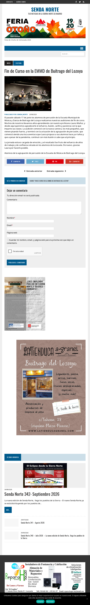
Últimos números (13, 457)
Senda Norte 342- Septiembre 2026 (31, 494)
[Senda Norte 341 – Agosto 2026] (11, 525)
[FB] (76, 1)
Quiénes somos (21, 2)
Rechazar (50, 601)
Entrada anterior (34, 171)
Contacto (9, 2)
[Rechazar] (87, 599)
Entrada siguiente (55, 171)
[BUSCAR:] (72, 53)
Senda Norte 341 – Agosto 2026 (33, 522)
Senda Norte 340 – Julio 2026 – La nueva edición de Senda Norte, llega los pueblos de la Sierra (52, 537)
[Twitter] (80, 1)
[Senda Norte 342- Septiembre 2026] (45, 486)
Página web (12, 232)
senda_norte (22, 114)
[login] (84, 1)
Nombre (10, 218)
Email (9, 225)
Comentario (12, 199)
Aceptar (40, 601)
